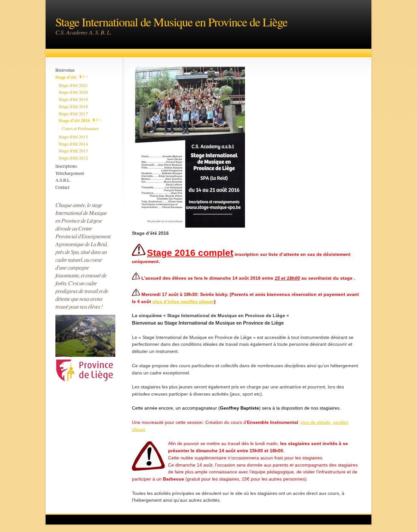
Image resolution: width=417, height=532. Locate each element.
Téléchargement (69, 173)
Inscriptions (66, 166)
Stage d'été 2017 (73, 114)
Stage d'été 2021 (73, 85)
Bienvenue (65, 70)
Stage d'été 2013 (73, 151)
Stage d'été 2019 (73, 99)
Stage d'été (66, 77)
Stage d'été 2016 (74, 120)
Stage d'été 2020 (73, 92)
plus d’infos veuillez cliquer (183, 301)
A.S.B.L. (63, 180)
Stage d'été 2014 (73, 144)
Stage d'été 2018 (73, 106)
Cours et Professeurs (80, 129)
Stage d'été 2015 (73, 137)
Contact (62, 187)
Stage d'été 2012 (73, 158)
